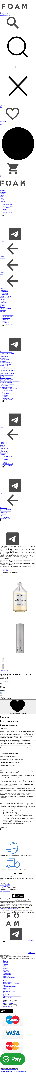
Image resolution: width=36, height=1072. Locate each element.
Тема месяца (3, 453)
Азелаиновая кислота (6, 296)
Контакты (5, 209)
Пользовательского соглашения (9, 908)
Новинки (2, 258)
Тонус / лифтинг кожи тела (7, 379)
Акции (2, 427)
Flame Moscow (4, 670)
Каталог (2, 190)
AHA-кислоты (4, 293)
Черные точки (4, 385)
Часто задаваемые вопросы (11, 983)
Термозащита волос (5, 378)
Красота (2, 446)
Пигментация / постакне (7, 373)
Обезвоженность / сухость (7, 370)
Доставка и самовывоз (9, 986)
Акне (1, 355)
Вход (1, 107)
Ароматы (3, 201)
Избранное (3, 121)
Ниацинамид (3, 302)
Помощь (2, 105)
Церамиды (3, 310)
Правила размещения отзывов (12, 996)
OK (1, 880)
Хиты (1, 274)
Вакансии (6, 993)
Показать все (3, 256)
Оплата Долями (7, 997)
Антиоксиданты (4, 297)
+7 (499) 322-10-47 (8, 212)
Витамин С (3, 299)
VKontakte (31, 953)
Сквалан (2, 307)
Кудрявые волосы (5, 365)
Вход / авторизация (8, 204)
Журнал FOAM (7, 982)
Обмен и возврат (8, 988)
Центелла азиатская (5, 308)
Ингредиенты (4, 290)
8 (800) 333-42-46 (8, 1003)
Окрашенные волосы (6, 372)
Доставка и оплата (8, 206)
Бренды (2, 241)
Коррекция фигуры (5, 364)
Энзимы (2, 311)
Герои (1, 450)
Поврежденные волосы (6, 375)
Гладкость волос (4, 359)
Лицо (1, 195)
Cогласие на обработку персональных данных (13, 1071)
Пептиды (2, 304)
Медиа (2, 443)
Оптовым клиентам (9, 991)
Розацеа (2, 376)
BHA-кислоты (4, 294)
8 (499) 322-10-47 (5, 14)
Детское (2, 193)
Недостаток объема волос (7, 368)
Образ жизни (4, 202)
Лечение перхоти (5, 367)
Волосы (2, 198)
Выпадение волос (5, 358)
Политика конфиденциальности (9, 1069)
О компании (6, 207)
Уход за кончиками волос (7, 384)
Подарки (2, 454)
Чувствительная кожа (6, 387)
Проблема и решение (6, 352)
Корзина (2, 123)
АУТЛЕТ (2, 493)
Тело (1, 196)
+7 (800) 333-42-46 (5, 886)
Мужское (3, 199)
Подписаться (7, 902)
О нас (5, 980)
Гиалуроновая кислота (6, 300)
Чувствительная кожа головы (8, 388)
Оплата (5, 985)
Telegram (31, 940)
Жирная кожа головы (6, 362)
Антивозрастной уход (6, 356)
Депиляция (3, 361)
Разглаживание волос (6, 382)
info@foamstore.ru (5, 15)
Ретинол (2, 305)
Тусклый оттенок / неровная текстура (10, 381)
